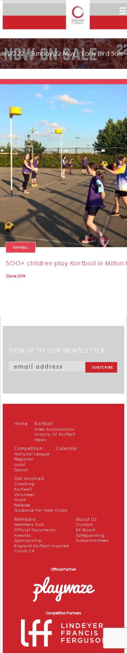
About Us (86, 519)
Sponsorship (28, 540)
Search (21, 469)
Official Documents (35, 529)
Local (19, 464)
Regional (23, 458)
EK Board (86, 529)
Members (25, 519)
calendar (67, 448)
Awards (22, 535)
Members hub (29, 524)
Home (21, 423)
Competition (28, 448)
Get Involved (29, 478)
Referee (22, 505)
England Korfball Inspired (41, 545)
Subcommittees (92, 540)
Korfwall (23, 489)
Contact (84, 524)
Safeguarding (90, 535)
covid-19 (24, 550)
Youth (20, 499)
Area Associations (55, 429)
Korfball (44, 423)
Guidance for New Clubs (41, 510)
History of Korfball (55, 434)
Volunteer (24, 494)
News (41, 439)
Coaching (24, 483)
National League (31, 453)
